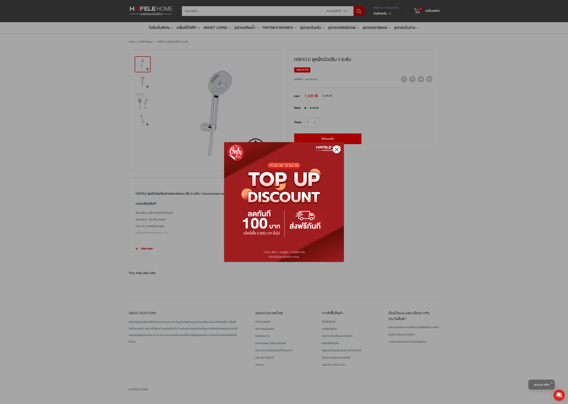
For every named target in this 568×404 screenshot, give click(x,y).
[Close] (337, 149)
